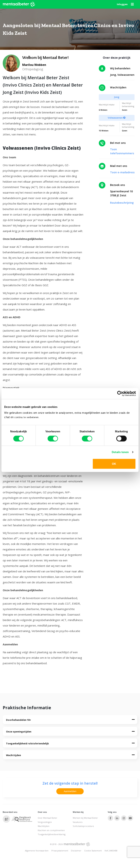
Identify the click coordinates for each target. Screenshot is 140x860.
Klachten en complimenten (51, 830)
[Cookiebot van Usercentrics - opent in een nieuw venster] (120, 393)
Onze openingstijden (18, 731)
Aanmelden (70, 791)
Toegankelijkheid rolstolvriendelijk (27, 743)
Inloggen (122, 4)
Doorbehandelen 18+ (18, 719)
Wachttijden (13, 755)
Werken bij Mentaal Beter (85, 817)
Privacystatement (59, 850)
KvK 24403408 (111, 850)
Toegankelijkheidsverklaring (51, 834)
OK (114, 463)
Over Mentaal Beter (47, 817)
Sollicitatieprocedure (83, 826)
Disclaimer (76, 850)
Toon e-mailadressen (124, 172)
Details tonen (120, 452)
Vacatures (77, 822)
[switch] (53, 439)
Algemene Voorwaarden (36, 850)
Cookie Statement (93, 850)
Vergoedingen (45, 822)
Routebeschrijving (122, 202)
